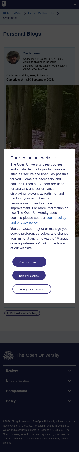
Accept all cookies (29, 262)
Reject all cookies (29, 275)
